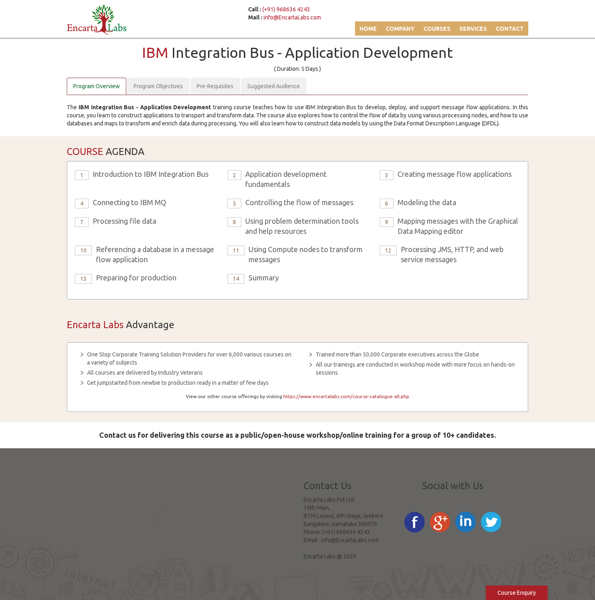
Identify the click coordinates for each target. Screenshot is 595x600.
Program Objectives (158, 86)
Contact (510, 28)
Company (400, 28)
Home (368, 28)
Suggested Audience (273, 86)
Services (473, 28)
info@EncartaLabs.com (292, 17)
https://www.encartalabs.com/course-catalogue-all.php (346, 396)
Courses (436, 28)
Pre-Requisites (215, 86)
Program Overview (96, 86)
